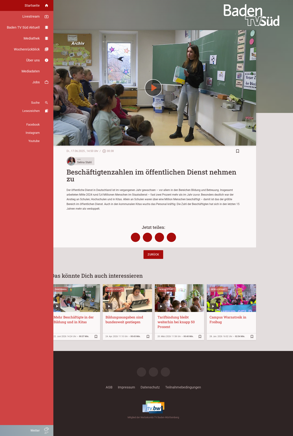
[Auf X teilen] (147, 237)
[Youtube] (165, 372)
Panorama (61, 289)
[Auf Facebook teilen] (135, 237)
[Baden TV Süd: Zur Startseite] (251, 15)
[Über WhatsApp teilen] (159, 237)
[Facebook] (141, 372)
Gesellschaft (115, 289)
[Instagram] (153, 372)
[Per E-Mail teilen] (171, 237)
